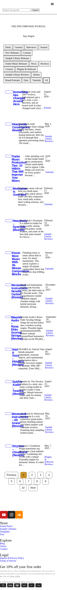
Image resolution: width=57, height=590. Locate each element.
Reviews (45, 63)
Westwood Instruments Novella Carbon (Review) (19, 291)
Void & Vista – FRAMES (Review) (18, 357)
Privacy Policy (15, 576)
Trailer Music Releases (16, 63)
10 (24, 487)
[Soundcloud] (19, 514)
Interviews (31, 47)
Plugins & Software (26, 69)
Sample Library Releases (17, 58)
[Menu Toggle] (52, 3)
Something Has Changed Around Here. (20, 98)
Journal (43, 47)
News (34, 63)
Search (35, 10)
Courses (27, 52)
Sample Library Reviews (17, 74)
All (46, 80)
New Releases (12, 52)
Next (33, 487)
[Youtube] (4, 514)
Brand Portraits (12, 80)
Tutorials (36, 80)
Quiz (26, 80)
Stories (36, 74)
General (18, 47)
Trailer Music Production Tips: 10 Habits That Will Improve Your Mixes (19, 168)
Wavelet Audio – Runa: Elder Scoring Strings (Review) (17, 328)
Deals (8, 47)
